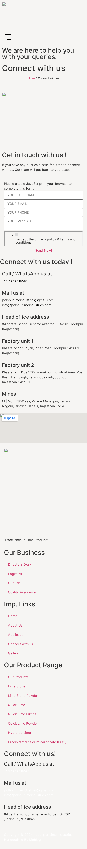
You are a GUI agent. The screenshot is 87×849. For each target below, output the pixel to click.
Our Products (18, 677)
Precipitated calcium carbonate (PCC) (37, 742)
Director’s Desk (19, 564)
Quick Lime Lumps (22, 714)
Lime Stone (16, 686)
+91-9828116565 (17, 771)
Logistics (15, 574)
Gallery (13, 653)
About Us (15, 625)
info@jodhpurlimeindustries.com (26, 305)
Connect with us (20, 644)
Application (16, 635)
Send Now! (43, 250)
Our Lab (14, 583)
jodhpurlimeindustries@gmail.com (28, 300)
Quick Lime (16, 705)
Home (31, 78)
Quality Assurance (22, 592)
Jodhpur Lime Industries (54, 835)
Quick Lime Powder (23, 723)
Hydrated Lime (19, 733)
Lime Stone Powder (23, 696)
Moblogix (36, 840)
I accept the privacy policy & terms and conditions (45, 241)
